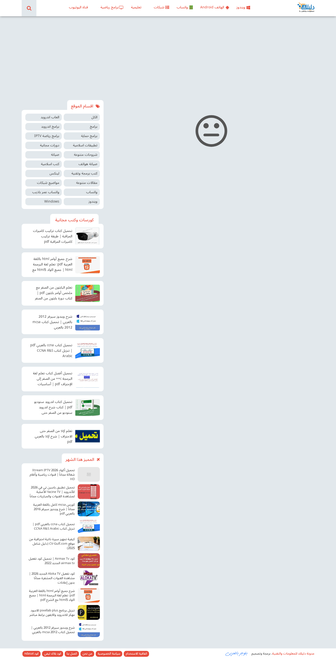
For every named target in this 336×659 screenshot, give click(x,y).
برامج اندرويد (50, 126)
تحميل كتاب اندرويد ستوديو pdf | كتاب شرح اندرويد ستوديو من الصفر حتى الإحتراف (53, 407)
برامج (93, 126)
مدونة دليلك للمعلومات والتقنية (293, 653)
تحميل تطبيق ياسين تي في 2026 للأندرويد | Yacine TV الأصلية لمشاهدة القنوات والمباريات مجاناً (52, 492)
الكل (94, 117)
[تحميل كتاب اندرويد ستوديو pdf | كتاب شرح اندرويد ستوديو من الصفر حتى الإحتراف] (87, 407)
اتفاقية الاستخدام (136, 654)
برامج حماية (89, 135)
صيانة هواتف (87, 164)
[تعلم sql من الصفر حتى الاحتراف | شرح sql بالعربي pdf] (87, 436)
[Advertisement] (168, 58)
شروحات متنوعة (85, 154)
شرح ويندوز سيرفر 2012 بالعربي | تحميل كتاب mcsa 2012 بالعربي (52, 322)
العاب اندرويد (50, 117)
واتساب (182, 7)
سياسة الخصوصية (109, 654)
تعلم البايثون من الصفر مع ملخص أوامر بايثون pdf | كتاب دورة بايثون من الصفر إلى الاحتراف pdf (53, 293)
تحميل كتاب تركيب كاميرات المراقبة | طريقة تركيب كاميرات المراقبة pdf (52, 236)
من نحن (87, 654)
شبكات (159, 7)
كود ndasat (31, 654)
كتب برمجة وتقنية (84, 173)
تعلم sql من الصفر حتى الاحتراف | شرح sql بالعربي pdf (53, 436)
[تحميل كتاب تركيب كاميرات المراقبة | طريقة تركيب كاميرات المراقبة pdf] (87, 236)
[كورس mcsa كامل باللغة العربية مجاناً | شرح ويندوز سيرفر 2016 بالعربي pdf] (89, 509)
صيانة (55, 154)
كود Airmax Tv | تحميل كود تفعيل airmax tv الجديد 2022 (52, 560)
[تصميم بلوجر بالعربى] (236, 653)
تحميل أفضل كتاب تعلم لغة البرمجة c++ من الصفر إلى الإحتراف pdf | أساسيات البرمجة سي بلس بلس (52, 379)
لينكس (54, 173)
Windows (51, 201)
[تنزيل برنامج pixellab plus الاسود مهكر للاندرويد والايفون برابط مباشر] (89, 612)
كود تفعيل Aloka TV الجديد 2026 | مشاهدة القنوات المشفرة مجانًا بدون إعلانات (52, 578)
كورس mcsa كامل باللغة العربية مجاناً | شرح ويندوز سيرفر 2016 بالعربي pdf (54, 509)
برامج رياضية (109, 7)
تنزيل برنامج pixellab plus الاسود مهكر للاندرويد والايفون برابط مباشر (52, 612)
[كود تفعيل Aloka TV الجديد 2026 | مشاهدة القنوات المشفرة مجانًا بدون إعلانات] (89, 578)
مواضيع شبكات (48, 182)
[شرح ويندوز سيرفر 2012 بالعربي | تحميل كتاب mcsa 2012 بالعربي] (87, 321)
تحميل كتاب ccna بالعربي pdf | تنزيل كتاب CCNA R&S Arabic (51, 351)
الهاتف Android (212, 7)
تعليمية (136, 7)
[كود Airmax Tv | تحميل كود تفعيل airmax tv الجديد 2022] (89, 560)
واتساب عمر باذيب (45, 192)
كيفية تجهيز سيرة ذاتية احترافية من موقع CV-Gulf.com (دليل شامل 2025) (52, 543)
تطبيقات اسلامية (85, 145)
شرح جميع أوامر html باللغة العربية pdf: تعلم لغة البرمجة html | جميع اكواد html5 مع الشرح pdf (52, 265)
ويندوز (240, 7)
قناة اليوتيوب (78, 7)
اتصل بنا (72, 654)
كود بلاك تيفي (52, 654)
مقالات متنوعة (86, 182)
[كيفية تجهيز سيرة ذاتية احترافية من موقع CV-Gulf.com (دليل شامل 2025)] (89, 543)
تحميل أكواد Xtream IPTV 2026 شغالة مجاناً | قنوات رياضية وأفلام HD (52, 474)
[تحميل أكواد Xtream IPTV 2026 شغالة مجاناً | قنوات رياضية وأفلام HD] (89, 474)
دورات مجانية (49, 145)
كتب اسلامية (50, 164)
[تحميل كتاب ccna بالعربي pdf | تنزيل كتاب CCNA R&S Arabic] (87, 350)
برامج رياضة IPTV (46, 135)
